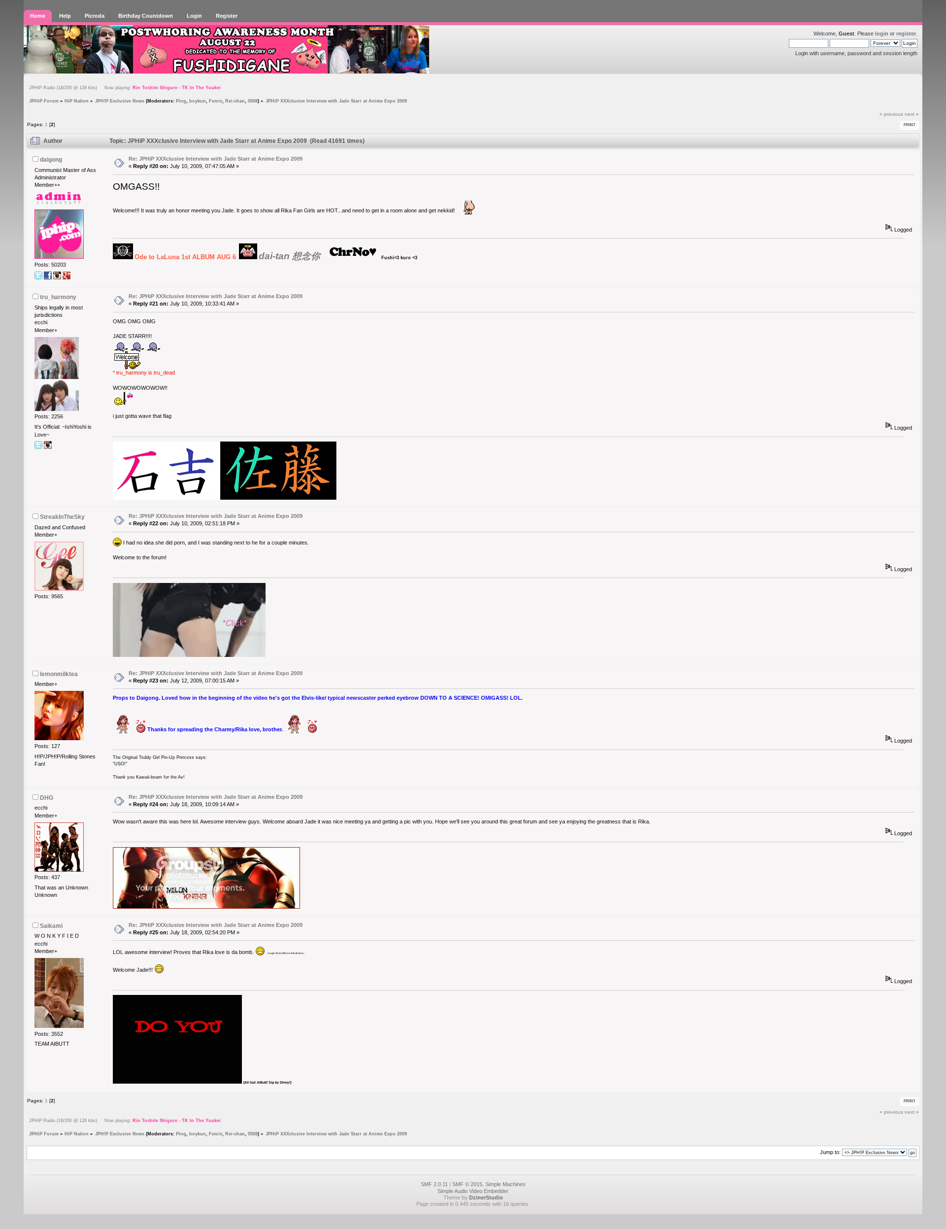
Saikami (51, 925)
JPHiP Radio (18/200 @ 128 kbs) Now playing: (125, 87)
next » (912, 114)
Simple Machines (505, 1184)
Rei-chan (235, 100)
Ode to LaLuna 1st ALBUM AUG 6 (185, 257)
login (881, 33)
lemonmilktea (59, 674)
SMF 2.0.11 (434, 1184)
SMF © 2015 (467, 1184)
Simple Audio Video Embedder (473, 1191)
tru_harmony (58, 297)
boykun (197, 100)
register (906, 33)
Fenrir (215, 100)
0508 (253, 100)
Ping (181, 100)
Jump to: (830, 1152)
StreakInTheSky (62, 516)
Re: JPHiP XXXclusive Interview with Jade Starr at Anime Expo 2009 (216, 159)
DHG (46, 797)
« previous (891, 114)
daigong (51, 159)
